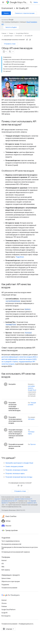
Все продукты (6, 616)
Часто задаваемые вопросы (11, 541)
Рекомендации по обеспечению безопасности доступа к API (20, 548)
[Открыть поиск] (31, 2)
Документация (8, 35)
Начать (6, 13)
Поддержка (5, 584)
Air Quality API (22, 8)
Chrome (4, 603)
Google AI (4, 612)
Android (4, 560)
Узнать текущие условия (14, 466)
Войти (36, 2)
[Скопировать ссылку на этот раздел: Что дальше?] (17, 458)
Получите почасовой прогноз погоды (18, 477)
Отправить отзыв (9, 44)
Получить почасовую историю (16, 470)
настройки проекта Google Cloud (32, 388)
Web (3, 566)
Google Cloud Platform (8, 609)
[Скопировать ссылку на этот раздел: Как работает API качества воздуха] (12, 287)
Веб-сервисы (6, 570)
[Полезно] (27, 39)
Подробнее (20, 257)
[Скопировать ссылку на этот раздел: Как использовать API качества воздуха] (12, 377)
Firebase (4, 606)
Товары (11, 33)
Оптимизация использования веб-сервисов (16, 552)
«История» (31, 419)
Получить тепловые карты (15, 473)
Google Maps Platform (22, 33)
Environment (7, 8)
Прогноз (33, 444)
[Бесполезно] (30, 39)
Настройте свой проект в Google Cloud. (19, 463)
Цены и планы (6, 578)
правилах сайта (32, 503)
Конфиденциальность (26, 624)
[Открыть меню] (3, 2)
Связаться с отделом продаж (24, 13)
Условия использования (9, 587)
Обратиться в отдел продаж (11, 581)
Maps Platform (22, 2)
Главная (4, 33)
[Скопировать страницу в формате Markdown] (10, 51)
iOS (3, 563)
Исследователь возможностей (11, 544)
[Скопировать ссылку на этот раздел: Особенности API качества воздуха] (36, 171)
